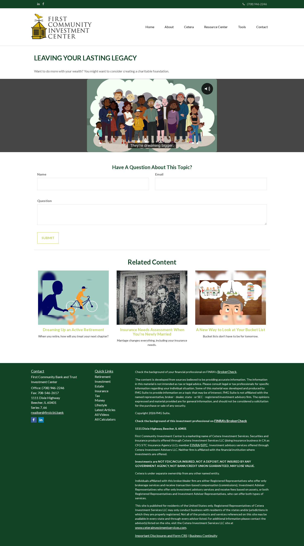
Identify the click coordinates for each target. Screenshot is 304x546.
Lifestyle (101, 405)
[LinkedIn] (38, 4)
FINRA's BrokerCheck (230, 421)
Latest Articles (105, 410)
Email (159, 174)
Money (100, 400)
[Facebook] (43, 4)
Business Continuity (203, 536)
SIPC (204, 445)
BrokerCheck (227, 372)
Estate (99, 386)
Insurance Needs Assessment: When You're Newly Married (152, 331)
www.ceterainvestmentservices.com (160, 527)
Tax (97, 396)
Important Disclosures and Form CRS (161, 536)
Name (41, 174)
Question (44, 201)
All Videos (102, 414)
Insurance (101, 391)
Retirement (103, 377)
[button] (169, 27)
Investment (103, 381)
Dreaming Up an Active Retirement (73, 329)
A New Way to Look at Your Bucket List (230, 329)
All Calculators (105, 419)
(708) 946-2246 (257, 4)
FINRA (195, 445)
